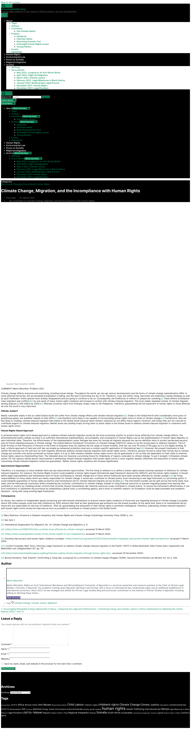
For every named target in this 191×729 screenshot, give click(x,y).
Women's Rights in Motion (172, 713)
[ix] (122, 481)
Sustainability (126, 713)
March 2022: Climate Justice (31, 77)
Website (5, 658)
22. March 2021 (27, 197)
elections (37, 709)
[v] (56, 418)
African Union (31, 705)
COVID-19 (5, 709)
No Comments (52, 200)
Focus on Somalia (15, 59)
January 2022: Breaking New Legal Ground (38, 83)
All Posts (15, 67)
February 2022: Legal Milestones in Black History (41, 80)
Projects (15, 33)
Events (14, 49)
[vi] (162, 418)
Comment (6, 644)
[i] (162, 398)
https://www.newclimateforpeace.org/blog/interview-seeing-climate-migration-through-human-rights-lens (58, 553)
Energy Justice (48, 709)
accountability (5, 705)
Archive (10, 64)
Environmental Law (15, 57)
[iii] (41, 403)
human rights (113, 708)
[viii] (171, 475)
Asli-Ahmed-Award (26, 31)
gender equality (95, 709)
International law (153, 709)
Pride (66, 713)
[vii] (142, 448)
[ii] (31, 401)
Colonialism (164, 705)
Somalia (101, 712)
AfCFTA (14, 705)
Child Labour (75, 704)
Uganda (160, 713)
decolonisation (15, 709)
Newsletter (16, 52)
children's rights (91, 705)
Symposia (21, 36)
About (9, 20)
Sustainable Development (141, 713)
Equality (86, 709)
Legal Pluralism (15, 713)
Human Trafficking (135, 709)
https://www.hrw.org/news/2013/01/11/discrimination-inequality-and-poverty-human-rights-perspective (117, 538)
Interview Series (24, 39)
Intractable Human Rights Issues (33, 44)
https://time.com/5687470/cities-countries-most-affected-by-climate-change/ (44, 529)
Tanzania (153, 713)
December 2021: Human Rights (32, 85)
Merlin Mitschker (15, 580)
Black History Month (59, 705)
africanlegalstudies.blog (13, 9)
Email (4, 654)
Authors (15, 26)
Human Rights (13, 54)
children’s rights (108, 704)
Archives (5, 692)
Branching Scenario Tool (29, 41)
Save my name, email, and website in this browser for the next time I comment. (43, 663)
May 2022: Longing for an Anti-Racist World (38, 72)
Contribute (16, 28)
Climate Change (22, 603)
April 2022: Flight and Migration (32, 75)
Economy (29, 709)
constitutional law (177, 705)
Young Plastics (24, 46)
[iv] (125, 415)
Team (14, 23)
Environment (7, 184)
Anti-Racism (44, 704)
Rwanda (93, 713)
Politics (60, 713)
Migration (52, 603)
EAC (24, 709)
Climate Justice (39, 603)
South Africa (113, 712)
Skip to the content (10, 2)
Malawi (37, 712)
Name (4, 649)
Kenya (165, 708)
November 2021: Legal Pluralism (32, 88)
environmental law (74, 709)
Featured (18, 184)
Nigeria (54, 713)
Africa (21, 704)
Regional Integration (16, 62)
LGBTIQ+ (28, 712)
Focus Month (17, 70)
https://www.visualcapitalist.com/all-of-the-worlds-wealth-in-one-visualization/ (45, 534)
